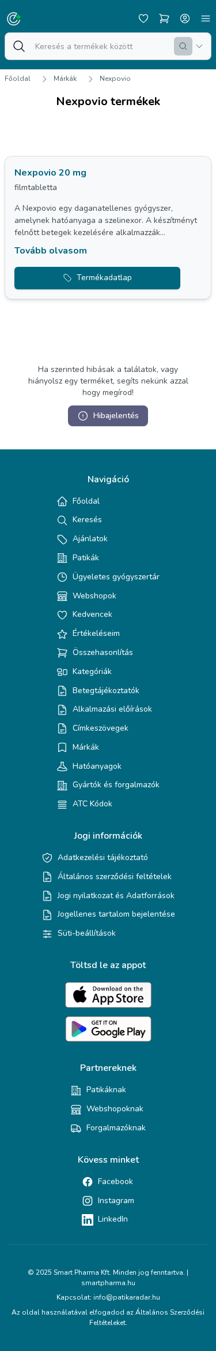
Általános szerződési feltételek (115, 876)
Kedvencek (92, 614)
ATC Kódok (92, 803)
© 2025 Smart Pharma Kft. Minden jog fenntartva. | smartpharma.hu (108, 1277)
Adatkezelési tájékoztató (103, 857)
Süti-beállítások (87, 933)
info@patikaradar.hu (126, 1297)
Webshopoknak (114, 1108)
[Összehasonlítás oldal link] (164, 18)
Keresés (87, 519)
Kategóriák (92, 671)
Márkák (65, 78)
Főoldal (18, 78)
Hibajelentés (116, 415)
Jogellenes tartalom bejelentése (116, 914)
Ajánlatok (90, 538)
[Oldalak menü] (205, 18)
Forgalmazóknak (116, 1127)
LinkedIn (113, 1219)
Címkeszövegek (100, 728)
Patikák (86, 557)
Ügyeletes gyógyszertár (116, 576)
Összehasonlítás (103, 652)
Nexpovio (115, 78)
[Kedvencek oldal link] (143, 18)
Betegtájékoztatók (106, 690)
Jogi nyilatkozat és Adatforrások (116, 895)
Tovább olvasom (50, 250)
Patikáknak (106, 1089)
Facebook (115, 1181)
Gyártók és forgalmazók (116, 784)
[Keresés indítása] (183, 46)
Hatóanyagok (97, 766)
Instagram (116, 1200)
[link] (108, 227)
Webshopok (94, 595)
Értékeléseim (96, 633)
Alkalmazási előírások (112, 709)
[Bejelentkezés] (185, 18)
